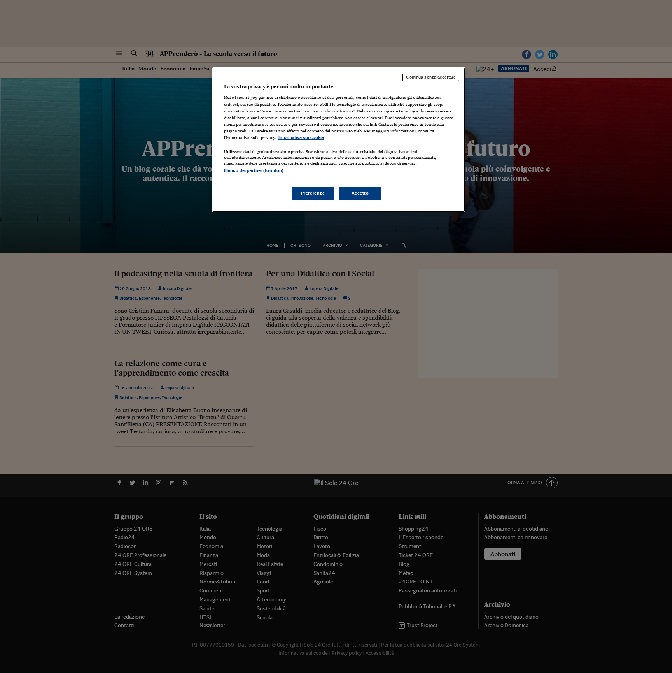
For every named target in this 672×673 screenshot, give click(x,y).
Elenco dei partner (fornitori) (254, 170)
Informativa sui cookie (301, 137)
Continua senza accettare (431, 77)
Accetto (360, 193)
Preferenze (313, 193)
